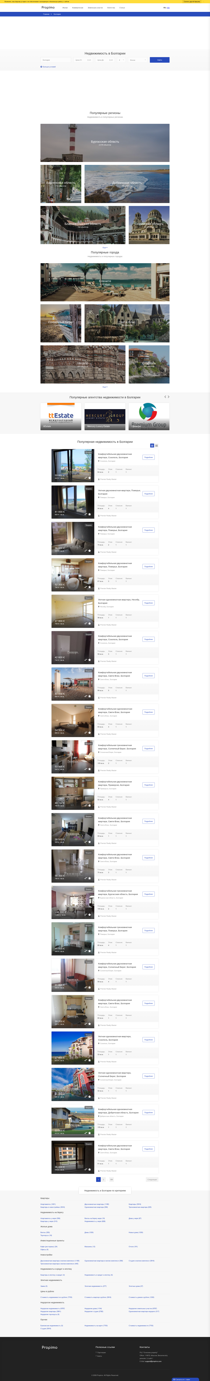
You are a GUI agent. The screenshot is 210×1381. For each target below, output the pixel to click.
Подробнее (148, 457)
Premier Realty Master (108, 479)
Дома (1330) (89, 1232)
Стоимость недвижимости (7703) (141, 1325)
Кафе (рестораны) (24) (48, 1246)
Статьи (122, 7)
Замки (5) (43, 1286)
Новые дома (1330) (136, 1232)
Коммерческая (77, 7)
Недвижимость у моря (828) (95, 1221)
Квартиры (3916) (135, 1204)
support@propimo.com (153, 1361)
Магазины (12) (90, 1246)
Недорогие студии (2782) (94, 1311)
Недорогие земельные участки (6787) (143, 1308)
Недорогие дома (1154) (93, 1308)
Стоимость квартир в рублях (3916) (98, 1297)
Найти (159, 60)
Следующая (152, 1179)
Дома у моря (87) (135, 1218)
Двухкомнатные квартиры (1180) (97, 1204)
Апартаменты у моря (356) (50, 1218)
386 (111, 1179)
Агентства (111, 7)
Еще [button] (104, 247)
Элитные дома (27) (136, 1286)
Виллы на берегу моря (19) (95, 1218)
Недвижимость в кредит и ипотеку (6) (99, 1275)
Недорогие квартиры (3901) (50, 1311)
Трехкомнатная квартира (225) (140, 1207)
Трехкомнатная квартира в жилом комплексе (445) (59, 1263)
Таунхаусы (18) (46, 1235)
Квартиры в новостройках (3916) (52, 1207)
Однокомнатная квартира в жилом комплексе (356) (104, 1260)
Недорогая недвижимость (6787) (52, 1308)
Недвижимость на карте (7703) (96, 1325)
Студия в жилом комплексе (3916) (141, 1260)
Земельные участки (95, 7)
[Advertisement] (105, 33)
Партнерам (101, 1352)
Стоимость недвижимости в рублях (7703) (56, 1297)
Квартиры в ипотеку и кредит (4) (52, 1275)
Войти (99, 1356)
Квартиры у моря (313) (48, 1221)
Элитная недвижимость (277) (96, 1286)
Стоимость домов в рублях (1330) (141, 1297)
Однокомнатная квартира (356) (96, 1207)
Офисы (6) (44, 1249)
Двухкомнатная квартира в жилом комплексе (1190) (59, 1260)
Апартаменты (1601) (48, 1204)
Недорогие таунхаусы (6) (49, 1314)
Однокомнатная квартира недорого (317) (144, 1311)
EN (168, 8)
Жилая (65, 7)
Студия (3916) (45, 1328)
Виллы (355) (45, 1232)
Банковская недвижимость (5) (51, 1325)
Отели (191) (133, 1246)
